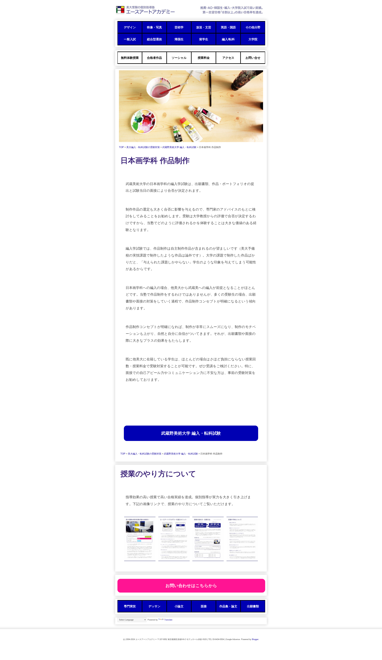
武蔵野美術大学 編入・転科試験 (179, 147)
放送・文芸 (203, 27)
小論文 (179, 606)
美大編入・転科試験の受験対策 (143, 147)
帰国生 (179, 39)
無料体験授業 (130, 57)
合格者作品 (154, 57)
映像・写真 (154, 27)
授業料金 (204, 57)
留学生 (203, 39)
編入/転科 (228, 39)
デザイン (130, 27)
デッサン (154, 606)
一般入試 (130, 39)
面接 (204, 606)
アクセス (228, 57)
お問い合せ (252, 57)
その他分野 (252, 27)
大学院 (252, 39)
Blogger (255, 639)
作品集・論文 (228, 606)
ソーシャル (179, 57)
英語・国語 (228, 27)
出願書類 (253, 606)
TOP (121, 147)
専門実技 (130, 606)
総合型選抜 (154, 39)
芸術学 (179, 27)
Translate (168, 620)
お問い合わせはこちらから (191, 585)
